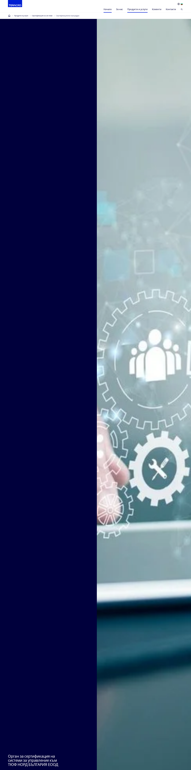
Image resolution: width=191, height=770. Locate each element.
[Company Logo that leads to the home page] (15, 3)
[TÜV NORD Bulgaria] (9, 15)
